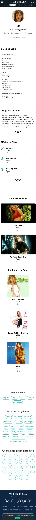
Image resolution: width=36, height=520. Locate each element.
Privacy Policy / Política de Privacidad (22, 506)
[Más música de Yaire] (18, 180)
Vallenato (29, 426)
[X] (30, 501)
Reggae (15, 436)
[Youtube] (25, 501)
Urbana (12, 426)
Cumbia (28, 416)
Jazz (23, 436)
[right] (34, 5)
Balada (21, 431)
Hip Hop (19, 421)
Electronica (8, 421)
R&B (13, 431)
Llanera (29, 431)
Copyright (30, 513)
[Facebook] (16, 501)
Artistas (13, 5)
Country (31, 436)
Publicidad (20, 513)
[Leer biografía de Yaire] (18, 132)
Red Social (22, 5)
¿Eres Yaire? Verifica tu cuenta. (17, 37)
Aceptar (17, 518)
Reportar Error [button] (8, 513)
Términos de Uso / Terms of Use (11, 509)
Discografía (17, 402)
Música (30, 5)
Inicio (5, 5)
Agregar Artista (29, 509)
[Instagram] (21, 501)
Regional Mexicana (18, 441)
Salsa (21, 426)
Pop (5, 426)
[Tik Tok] (11, 501)
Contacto (4, 506)
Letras (30, 397)
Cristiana (18, 416)
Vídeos (22, 397)
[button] (28, 33)
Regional (6, 436)
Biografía (6, 397)
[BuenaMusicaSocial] (7, 501)
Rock (6, 431)
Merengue (29, 421)
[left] (2, 5)
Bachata (9, 416)
